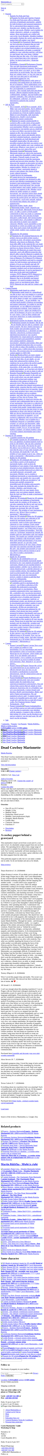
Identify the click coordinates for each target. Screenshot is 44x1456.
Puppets (8, 14)
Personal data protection (13, 1422)
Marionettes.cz (6, 2)
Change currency (15, 771)
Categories (6, 724)
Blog (7, 1414)
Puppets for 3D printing (13, 436)
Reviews (8, 830)
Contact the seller (7, 787)
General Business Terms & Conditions (19, 1420)
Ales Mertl (31, 1310)
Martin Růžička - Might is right (19, 1164)
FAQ (7, 1416)
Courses (8, 643)
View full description (8, 765)
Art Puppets (22, 724)
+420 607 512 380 (12, 1396)
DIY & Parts (9, 105)
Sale (6, 720)
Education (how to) (12, 1418)
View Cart (15, 775)
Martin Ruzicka (6, 753)
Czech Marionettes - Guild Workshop (20, 1274)
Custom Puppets (11, 288)
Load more (5, 1109)
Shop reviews (6, 865)
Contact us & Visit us (13, 1412)
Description (9, 828)
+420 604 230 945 (11, 1398)
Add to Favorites (7, 779)
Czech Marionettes (35, 1265)
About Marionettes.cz (13, 1410)
